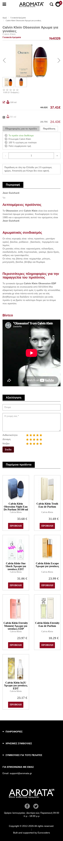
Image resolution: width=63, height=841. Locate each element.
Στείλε (8, 449)
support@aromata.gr (21, 773)
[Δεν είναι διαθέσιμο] (6, 116)
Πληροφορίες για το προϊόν (21, 128)
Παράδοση (49, 128)
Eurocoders (44, 832)
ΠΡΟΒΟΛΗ (16, 526)
